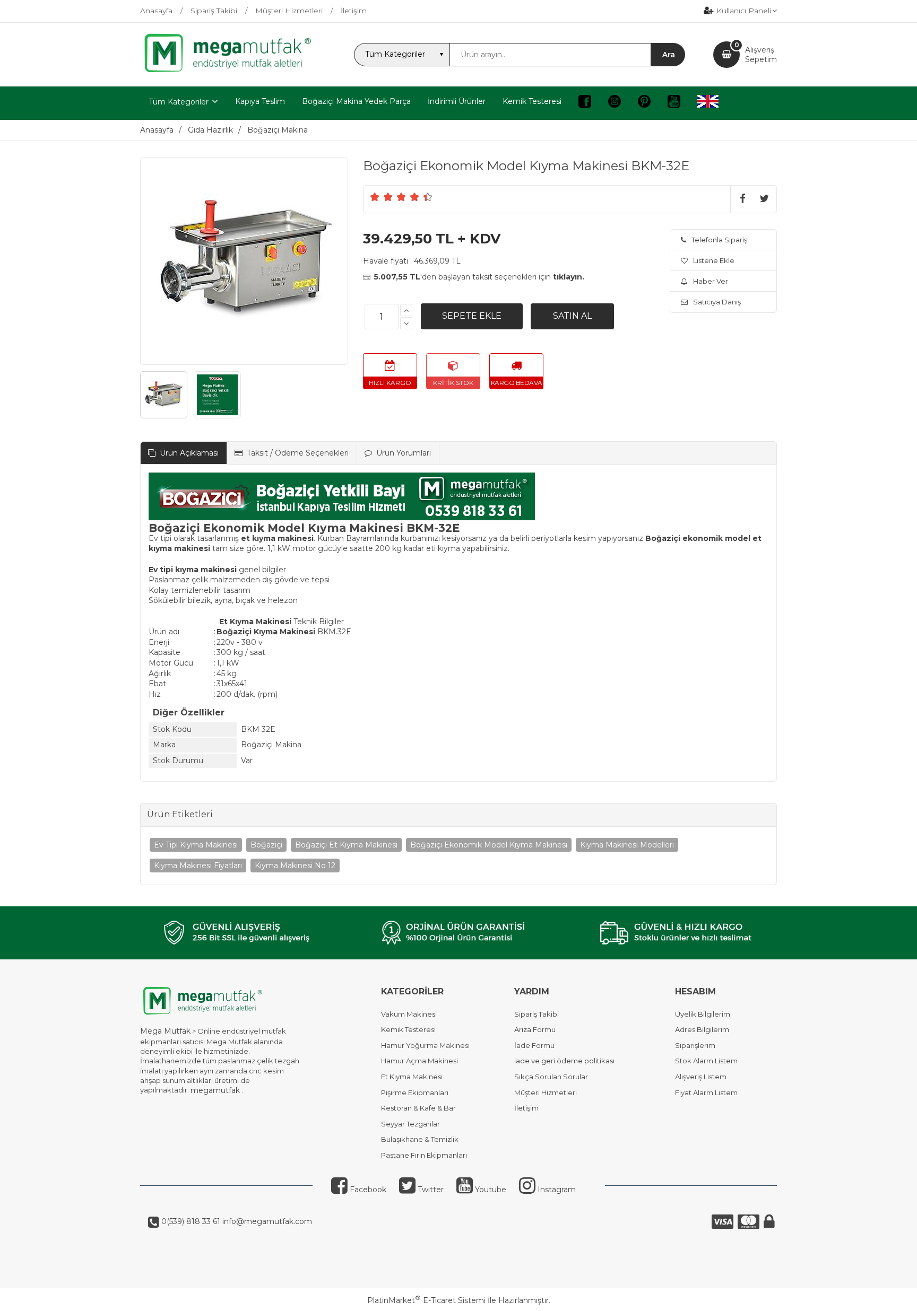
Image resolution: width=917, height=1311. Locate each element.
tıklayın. (568, 277)
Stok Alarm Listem (706, 1060)
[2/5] (381, 196)
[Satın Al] (572, 316)
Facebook (367, 1189)
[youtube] (674, 103)
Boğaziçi (266, 845)
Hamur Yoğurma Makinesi (425, 1045)
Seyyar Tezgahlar (410, 1124)
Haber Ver (710, 281)
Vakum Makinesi (409, 1014)
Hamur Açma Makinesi (419, 1060)
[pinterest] (644, 103)
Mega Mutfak (165, 1031)
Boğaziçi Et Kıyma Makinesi (346, 845)
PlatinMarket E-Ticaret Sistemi (426, 1300)
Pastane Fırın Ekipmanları (424, 1155)
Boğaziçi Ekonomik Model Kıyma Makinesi (488, 845)
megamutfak (215, 1090)
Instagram (555, 1189)
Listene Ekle (713, 260)
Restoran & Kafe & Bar (418, 1108)
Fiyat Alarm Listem (706, 1092)
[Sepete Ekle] (472, 316)
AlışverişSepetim (761, 54)
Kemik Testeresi (408, 1029)
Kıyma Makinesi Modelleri (627, 845)
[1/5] (375, 196)
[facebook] (585, 103)
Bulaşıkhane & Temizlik (419, 1139)
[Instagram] (614, 103)
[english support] (708, 103)
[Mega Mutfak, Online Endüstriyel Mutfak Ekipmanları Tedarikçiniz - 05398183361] (233, 71)
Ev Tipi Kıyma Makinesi (196, 845)
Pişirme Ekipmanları (414, 1092)
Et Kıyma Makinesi (412, 1076)
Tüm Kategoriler (179, 102)
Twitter (430, 1189)
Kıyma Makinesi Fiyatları (198, 865)
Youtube (489, 1189)
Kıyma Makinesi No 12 (295, 865)
